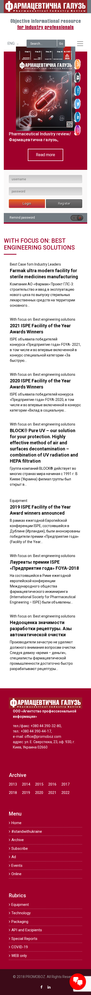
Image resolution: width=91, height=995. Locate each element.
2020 (39, 792)
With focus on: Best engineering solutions (42, 319)
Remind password (22, 217)
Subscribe (19, 848)
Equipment (18, 501)
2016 (52, 784)
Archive (17, 840)
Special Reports (24, 938)
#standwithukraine (26, 831)
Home (16, 823)
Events (16, 865)
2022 (65, 792)
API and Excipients (26, 930)
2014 (26, 784)
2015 (39, 784)
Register (64, 203)
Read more (45, 154)
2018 (13, 792)
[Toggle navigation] (80, 44)
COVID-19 (19, 947)
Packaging (19, 921)
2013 (13, 784)
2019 (26, 792)
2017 (65, 784)
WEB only (19, 955)
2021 (52, 792)
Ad (13, 857)
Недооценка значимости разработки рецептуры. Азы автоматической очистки (41, 628)
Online (16, 874)
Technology (21, 913)
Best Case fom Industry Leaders (35, 264)
